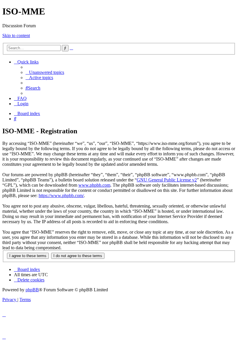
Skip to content (16, 35)
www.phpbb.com (94, 185)
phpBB (32, 289)
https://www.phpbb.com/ (61, 195)
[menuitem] (45, 72)
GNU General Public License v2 (167, 179)
